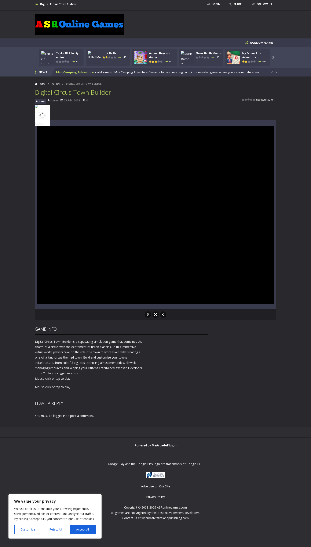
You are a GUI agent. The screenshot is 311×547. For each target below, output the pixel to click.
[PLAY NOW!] (47, 61)
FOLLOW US (264, 4)
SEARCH (239, 4)
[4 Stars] (251, 99)
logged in (59, 416)
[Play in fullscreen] (155, 314)
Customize (28, 529)
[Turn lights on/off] (148, 314)
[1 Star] (243, 99)
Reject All (55, 529)
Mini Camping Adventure (75, 72)
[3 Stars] (248, 99)
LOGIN (216, 4)
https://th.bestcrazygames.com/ (56, 373)
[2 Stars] (246, 99)
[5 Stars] (254, 99)
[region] (55, 516)
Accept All (82, 529)
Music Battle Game (208, 53)
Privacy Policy (155, 497)
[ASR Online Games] (79, 24)
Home (42, 83)
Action (56, 83)
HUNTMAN (109, 53)
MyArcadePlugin (164, 445)
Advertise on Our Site (155, 486)
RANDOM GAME (261, 43)
